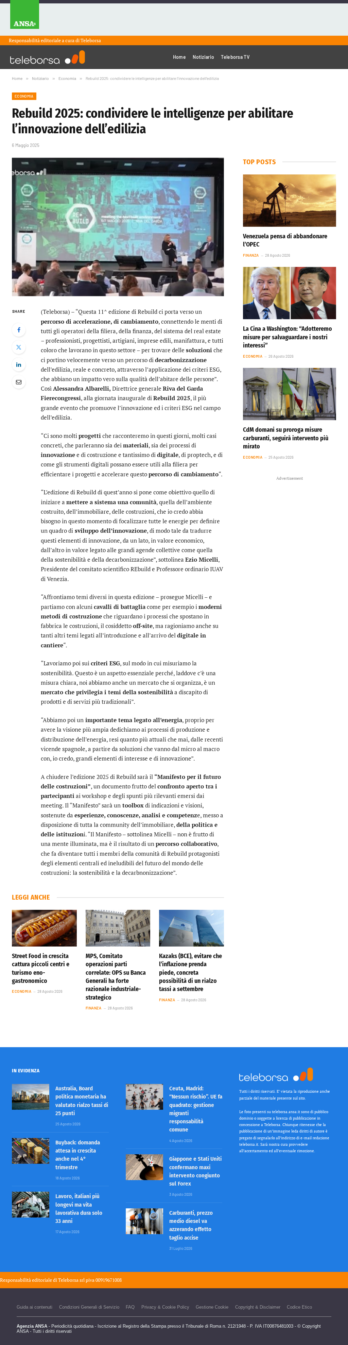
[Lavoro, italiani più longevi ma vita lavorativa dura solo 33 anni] (30, 1205)
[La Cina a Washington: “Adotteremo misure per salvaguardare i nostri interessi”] (289, 293)
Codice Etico (299, 1307)
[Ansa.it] (24, 18)
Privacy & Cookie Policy (165, 1307)
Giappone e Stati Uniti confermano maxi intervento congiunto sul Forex (195, 1171)
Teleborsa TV (235, 57)
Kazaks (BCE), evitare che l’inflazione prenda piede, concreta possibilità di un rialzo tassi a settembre (190, 972)
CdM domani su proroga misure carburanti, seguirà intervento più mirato (285, 438)
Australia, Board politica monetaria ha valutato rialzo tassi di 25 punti (81, 1101)
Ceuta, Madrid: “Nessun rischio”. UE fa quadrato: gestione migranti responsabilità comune (195, 1109)
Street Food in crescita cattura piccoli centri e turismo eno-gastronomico (40, 968)
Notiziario (203, 57)
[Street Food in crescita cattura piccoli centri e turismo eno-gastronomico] (44, 928)
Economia (24, 96)
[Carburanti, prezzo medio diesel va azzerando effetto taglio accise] (144, 1221)
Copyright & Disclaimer (257, 1307)
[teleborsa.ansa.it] (47, 57)
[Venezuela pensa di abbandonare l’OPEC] (289, 200)
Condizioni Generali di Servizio (89, 1307)
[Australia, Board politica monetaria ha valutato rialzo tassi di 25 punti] (30, 1097)
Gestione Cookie (212, 1307)
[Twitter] (18, 347)
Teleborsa (91, 40)
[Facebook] (18, 330)
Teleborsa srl (71, 1280)
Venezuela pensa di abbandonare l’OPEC (285, 240)
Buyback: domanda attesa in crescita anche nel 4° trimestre (77, 1155)
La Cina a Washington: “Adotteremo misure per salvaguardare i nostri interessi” (287, 337)
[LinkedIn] (18, 364)
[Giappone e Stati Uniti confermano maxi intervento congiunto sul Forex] (144, 1167)
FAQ (130, 1307)
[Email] (18, 382)
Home (179, 57)
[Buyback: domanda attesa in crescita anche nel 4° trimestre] (30, 1151)
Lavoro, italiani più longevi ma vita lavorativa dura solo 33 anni (78, 1209)
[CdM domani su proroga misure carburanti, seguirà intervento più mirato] (289, 394)
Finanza (94, 1008)
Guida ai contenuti (34, 1307)
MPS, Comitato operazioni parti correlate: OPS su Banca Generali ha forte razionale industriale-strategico (116, 976)
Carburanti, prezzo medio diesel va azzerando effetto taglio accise (191, 1225)
